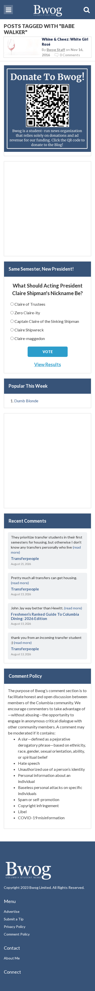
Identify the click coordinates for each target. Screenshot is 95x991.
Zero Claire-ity (27, 312)
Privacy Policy (14, 926)
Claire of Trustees (29, 304)
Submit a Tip (14, 919)
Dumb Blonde (26, 400)
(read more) (20, 583)
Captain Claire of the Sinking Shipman (46, 321)
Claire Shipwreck (29, 329)
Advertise (12, 911)
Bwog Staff (56, 49)
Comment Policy (17, 934)
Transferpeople (25, 558)
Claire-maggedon (29, 338)
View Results (47, 364)
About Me (12, 958)
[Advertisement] (47, 208)
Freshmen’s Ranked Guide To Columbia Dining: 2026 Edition (45, 616)
